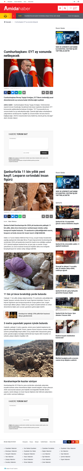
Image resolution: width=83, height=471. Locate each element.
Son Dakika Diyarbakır (30, 448)
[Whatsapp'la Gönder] (20, 92)
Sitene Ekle (30, 1)
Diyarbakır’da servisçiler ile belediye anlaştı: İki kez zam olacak (42, 16)
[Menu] (60, 8)
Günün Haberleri (18, 1)
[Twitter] (9, 92)
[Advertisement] (28, 37)
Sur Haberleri (64, 451)
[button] (43, 92)
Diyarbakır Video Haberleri (68, 448)
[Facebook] (5, 92)
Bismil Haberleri (28, 459)
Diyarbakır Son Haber (30, 451)
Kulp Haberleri (65, 454)
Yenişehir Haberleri (10, 454)
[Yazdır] (24, 92)
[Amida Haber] (17, 8)
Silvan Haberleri (28, 462)
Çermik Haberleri (65, 456)
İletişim (37, 442)
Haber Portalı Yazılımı (12, 468)
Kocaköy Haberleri (10, 462)
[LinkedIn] (16, 92)
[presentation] (10, 16)
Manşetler (10, 1)
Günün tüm (73, 16)
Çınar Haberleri (46, 462)
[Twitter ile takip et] (69, 442)
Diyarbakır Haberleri (11, 448)
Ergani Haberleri (65, 459)
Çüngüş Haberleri (10, 459)
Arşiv (25, 1)
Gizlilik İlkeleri (44, 442)
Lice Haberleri (46, 454)
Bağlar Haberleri (46, 451)
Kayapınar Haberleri (29, 454)
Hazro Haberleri (28, 456)
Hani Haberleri (9, 456)
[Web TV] (74, 1)
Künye (31, 442)
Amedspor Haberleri (11, 451)
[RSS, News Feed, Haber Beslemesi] (77, 442)
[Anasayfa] (5, 1)
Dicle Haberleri (46, 459)
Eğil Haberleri (46, 456)
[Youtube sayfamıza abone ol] (73, 442)
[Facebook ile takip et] (65, 442)
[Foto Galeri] (78, 1)
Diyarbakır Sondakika (48, 448)
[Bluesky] (12, 92)
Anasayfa (8, 22)
